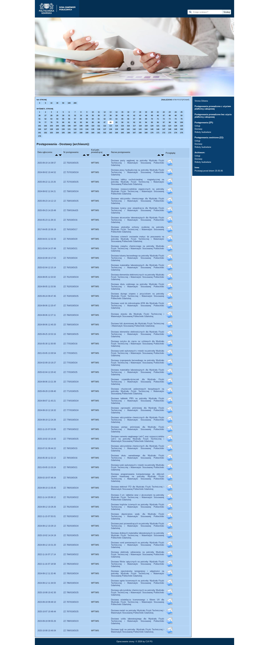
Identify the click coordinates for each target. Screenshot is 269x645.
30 (57, 103)
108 (81, 126)
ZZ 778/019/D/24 (70, 420)
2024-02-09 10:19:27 (47, 363)
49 (176, 115)
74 (176, 119)
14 (116, 112)
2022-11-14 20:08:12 (47, 497)
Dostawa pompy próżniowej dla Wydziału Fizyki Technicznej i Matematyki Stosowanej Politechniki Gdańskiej (137, 429)
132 (75, 129)
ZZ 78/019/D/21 (70, 467)
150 (181, 129)
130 (63, 129)
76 (39, 122)
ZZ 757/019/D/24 (70, 172)
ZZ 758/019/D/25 (70, 201)
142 (134, 129)
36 (99, 115)
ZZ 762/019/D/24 (70, 286)
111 (98, 126)
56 (69, 119)
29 (57, 115)
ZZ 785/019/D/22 (70, 564)
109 (86, 126)
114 (116, 126)
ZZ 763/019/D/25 (70, 296)
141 (128, 129)
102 (45, 126)
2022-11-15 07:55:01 (47, 516)
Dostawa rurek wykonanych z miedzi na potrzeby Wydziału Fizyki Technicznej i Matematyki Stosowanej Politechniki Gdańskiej (137, 353)
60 (93, 119)
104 (57, 126)
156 (69, 133)
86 (99, 122)
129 (57, 129)
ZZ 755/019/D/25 (70, 163)
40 (122, 115)
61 (99, 119)
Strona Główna (201, 101)
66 (128, 119)
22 (164, 112)
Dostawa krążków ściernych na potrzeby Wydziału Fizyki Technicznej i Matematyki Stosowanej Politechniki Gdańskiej (137, 506)
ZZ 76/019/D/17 (70, 229)
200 (75, 103)
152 (45, 133)
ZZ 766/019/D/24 (70, 315)
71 (158, 119)
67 (134, 119)
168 (140, 133)
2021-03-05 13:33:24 (47, 467)
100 (69, 103)
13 (110, 112)
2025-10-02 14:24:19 (47, 535)
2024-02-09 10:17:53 (47, 258)
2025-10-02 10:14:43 (47, 439)
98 (170, 122)
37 (105, 115)
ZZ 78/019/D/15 (70, 448)
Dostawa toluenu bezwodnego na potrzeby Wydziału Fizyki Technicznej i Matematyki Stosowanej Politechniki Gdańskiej (137, 257)
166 (128, 133)
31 (69, 115)
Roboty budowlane (203, 132)
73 (170, 119)
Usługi (197, 126)
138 (110, 129)
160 (92, 133)
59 (87, 119)
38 (110, 115)
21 (158, 112)
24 (176, 112)
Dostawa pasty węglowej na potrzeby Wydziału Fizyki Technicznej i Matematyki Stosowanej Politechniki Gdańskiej (137, 162)
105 (63, 126)
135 (92, 129)
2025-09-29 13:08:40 (47, 391)
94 (146, 122)
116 (128, 126)
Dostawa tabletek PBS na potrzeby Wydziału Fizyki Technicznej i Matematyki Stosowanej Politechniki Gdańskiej (137, 400)
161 (98, 133)
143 (140, 129)
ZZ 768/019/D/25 (70, 334)
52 (45, 119)
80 (63, 122)
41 (128, 115)
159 (86, 133)
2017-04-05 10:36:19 (47, 229)
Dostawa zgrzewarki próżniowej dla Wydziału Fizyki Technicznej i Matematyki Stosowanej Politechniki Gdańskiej (137, 410)
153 (51, 133)
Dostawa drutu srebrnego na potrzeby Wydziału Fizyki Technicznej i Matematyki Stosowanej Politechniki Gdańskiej (137, 286)
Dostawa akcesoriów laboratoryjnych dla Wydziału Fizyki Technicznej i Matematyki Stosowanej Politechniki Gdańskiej (137, 219)
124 (175, 126)
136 (98, 129)
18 (140, 112)
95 (152, 122)
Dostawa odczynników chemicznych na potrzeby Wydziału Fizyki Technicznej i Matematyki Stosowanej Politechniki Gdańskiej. (137, 592)
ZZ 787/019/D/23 (70, 602)
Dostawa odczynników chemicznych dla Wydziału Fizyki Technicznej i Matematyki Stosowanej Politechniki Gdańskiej (137, 419)
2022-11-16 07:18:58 (47, 564)
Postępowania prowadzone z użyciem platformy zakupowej (213, 107)
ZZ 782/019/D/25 (70, 535)
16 (128, 112)
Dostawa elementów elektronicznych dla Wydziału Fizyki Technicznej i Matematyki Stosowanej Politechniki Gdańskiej (137, 334)
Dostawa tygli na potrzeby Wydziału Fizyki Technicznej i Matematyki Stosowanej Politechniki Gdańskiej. (137, 630)
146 (157, 129)
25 (181, 112)
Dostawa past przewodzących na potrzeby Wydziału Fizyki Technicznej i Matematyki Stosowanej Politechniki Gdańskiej (137, 525)
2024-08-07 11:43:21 (47, 401)
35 (93, 115)
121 (157, 126)
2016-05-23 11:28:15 (47, 220)
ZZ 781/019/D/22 (70, 497)
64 (116, 119)
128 (51, 129)
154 (57, 133)
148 (169, 129)
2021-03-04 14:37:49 (47, 248)
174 (175, 133)
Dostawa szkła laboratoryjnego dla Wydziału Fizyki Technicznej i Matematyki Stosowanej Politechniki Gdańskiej (137, 621)
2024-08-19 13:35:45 (47, 488)
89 (116, 122)
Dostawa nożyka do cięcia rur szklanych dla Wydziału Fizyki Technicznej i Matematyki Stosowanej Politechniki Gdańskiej (137, 343)
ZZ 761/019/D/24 (70, 277)
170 (152, 133)
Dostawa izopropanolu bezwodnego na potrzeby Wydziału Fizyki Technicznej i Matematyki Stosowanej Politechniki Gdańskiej (137, 362)
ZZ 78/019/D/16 (70, 458)
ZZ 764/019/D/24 (70, 305)
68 (140, 119)
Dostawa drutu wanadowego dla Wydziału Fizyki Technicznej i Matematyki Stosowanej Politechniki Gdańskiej (137, 457)
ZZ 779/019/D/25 (70, 439)
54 (57, 119)
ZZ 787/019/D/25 (70, 611)
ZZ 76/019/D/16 (70, 220)
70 (152, 119)
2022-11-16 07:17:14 (47, 554)
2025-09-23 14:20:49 (47, 210)
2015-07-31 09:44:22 (47, 448)
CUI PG (149, 641)
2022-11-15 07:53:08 (47, 429)
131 (69, 129)
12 (105, 112)
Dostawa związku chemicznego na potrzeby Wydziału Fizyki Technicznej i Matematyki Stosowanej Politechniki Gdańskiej (137, 248)
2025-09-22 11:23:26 (47, 182)
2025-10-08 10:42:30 (47, 592)
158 (81, 133)
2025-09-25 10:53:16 (47, 334)
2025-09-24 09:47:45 (47, 296)
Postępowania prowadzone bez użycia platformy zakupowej (213, 115)
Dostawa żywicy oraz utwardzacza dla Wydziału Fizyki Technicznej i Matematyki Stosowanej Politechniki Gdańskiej (137, 210)
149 (175, 129)
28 (51, 115)
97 (164, 122)
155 (63, 133)
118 (140, 126)
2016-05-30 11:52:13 (47, 458)
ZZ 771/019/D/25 (70, 391)
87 (105, 122)
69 (146, 119)
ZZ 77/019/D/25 (70, 372)
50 (63, 103)
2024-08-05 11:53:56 (47, 286)
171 (157, 133)
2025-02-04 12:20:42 (47, 372)
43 (140, 115)
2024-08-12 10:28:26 (47, 507)
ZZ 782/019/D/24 (70, 526)
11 (99, 112)
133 (81, 129)
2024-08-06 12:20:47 (47, 305)
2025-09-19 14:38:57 (47, 163)
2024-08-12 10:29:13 (47, 526)
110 (93, 126)
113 (110, 126)
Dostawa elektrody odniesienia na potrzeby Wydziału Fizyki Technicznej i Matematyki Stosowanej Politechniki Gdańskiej (137, 554)
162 (104, 133)
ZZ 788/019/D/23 (70, 621)
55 (63, 119)
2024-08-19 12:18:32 (47, 410)
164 (116, 133)
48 (170, 115)
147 (163, 129)
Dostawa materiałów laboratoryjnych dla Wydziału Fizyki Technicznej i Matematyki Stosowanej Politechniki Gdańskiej (137, 267)
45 (152, 115)
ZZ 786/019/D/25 (70, 592)
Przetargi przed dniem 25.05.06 (209, 171)
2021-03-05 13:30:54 (47, 353)
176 (39, 136)
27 (45, 115)
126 (39, 129)
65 (122, 119)
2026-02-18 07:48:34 (47, 477)
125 (181, 126)
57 (75, 119)
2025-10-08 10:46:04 (47, 630)
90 (122, 122)
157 (75, 133)
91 (128, 122)
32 (75, 115)
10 (51, 103)
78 (51, 122)
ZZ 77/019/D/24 (70, 363)
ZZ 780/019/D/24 (70, 488)
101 (39, 126)
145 (152, 129)
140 (122, 129)
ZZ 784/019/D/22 (70, 554)
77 (45, 122)
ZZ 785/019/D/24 (70, 573)
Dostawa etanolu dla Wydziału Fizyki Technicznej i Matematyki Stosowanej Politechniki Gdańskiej (137, 315)
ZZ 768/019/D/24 (70, 324)
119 (146, 126)
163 (110, 133)
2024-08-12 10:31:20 (47, 545)
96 (158, 122)
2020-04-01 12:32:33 (47, 239)
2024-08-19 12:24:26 (47, 420)
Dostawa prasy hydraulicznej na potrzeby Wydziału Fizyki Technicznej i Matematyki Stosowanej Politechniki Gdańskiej (137, 172)
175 (181, 133)
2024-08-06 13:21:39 (47, 382)
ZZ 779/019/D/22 (70, 429)
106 (69, 126)
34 (87, 115)
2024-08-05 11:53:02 (47, 277)
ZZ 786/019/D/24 (70, 583)
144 (146, 129)
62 (105, 119)
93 (140, 122)
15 (122, 112)
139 (116, 129)
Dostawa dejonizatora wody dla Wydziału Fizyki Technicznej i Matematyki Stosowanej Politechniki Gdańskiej (137, 516)
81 (69, 122)
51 (39, 119)
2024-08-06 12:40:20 (47, 324)
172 (163, 133)
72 (164, 119)
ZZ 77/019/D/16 (70, 343)
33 (81, 115)
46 (158, 115)
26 (39, 115)
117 (134, 126)
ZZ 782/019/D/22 (70, 516)
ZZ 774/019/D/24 (70, 401)
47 (164, 115)
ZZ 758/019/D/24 (70, 191)
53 (51, 119)
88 (110, 122)
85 (93, 122)
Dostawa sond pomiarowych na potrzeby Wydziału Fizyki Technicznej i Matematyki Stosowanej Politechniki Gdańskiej (137, 544)
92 (134, 122)
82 (75, 122)
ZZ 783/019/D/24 (70, 545)
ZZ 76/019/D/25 (70, 267)
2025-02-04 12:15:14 (47, 267)
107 (75, 126)
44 (146, 115)
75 (181, 119)
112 (104, 126)
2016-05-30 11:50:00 (47, 343)
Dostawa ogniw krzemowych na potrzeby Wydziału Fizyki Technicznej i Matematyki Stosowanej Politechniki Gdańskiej (137, 582)
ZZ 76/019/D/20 (70, 239)
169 (146, 133)
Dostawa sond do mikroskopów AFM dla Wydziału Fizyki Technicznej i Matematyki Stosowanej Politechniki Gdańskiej (137, 305)
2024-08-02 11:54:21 (47, 191)
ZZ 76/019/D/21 (70, 248)
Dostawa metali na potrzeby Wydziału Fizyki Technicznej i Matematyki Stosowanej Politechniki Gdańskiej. (137, 611)
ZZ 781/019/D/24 (70, 507)
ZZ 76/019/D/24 (70, 258)
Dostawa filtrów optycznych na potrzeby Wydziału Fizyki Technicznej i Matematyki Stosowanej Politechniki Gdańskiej (137, 563)
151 (39, 133)
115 (122, 126)
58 (81, 119)
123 (169, 126)
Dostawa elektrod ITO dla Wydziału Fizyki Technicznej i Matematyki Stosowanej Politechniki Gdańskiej (137, 488)
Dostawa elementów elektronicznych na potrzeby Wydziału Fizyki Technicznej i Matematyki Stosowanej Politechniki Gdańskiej (137, 277)
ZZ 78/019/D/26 (70, 477)
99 (176, 122)
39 (116, 115)
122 (163, 126)
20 (152, 112)
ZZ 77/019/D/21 (70, 353)
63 (110, 119)
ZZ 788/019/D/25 (70, 630)
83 (81, 122)
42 (134, 115)
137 (104, 129)
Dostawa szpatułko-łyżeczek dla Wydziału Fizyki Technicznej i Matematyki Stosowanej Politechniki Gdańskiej (137, 381)
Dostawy (198, 129)
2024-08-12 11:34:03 (47, 583)
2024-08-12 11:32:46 (47, 573)
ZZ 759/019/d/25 (70, 210)
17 (134, 112)
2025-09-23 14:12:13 (47, 201)
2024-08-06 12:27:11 (47, 315)
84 (87, 122)
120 (152, 126)
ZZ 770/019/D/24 (70, 382)
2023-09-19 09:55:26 (47, 621)
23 (170, 112)
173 (169, 133)
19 (146, 112)
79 (57, 122)
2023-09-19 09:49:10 (47, 602)
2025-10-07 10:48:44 (47, 611)
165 (122, 133)
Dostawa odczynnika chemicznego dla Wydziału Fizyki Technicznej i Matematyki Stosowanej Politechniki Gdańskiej (137, 200)
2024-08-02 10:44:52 (47, 172)
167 (134, 133)
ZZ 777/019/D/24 (70, 410)
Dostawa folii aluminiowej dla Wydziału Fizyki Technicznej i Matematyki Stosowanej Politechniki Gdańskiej (137, 324)
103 (51, 126)
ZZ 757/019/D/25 (70, 182)
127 (45, 129)
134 (86, 129)
